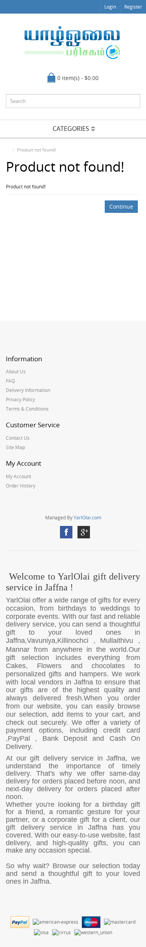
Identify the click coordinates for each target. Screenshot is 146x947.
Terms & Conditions (27, 409)
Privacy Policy (20, 399)
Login (110, 6)
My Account (18, 476)
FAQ (10, 381)
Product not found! (36, 150)
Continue (121, 206)
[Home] (7, 150)
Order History (20, 485)
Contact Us (18, 438)
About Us (16, 371)
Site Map (15, 447)
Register (133, 6)
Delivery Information (28, 390)
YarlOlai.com (87, 517)
